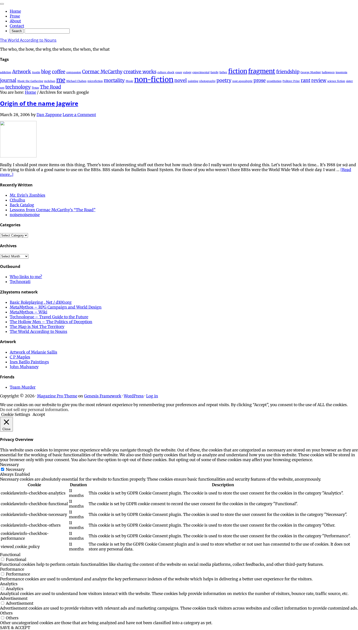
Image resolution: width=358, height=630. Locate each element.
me (60, 80)
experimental (200, 72)
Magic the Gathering (30, 81)
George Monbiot (311, 72)
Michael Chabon (76, 81)
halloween (328, 72)
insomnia (341, 72)
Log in (152, 395)
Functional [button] (10, 554)
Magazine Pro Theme (57, 395)
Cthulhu (17, 200)
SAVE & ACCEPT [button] (15, 627)
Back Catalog (22, 204)
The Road (50, 87)
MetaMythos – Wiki (28, 312)
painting (193, 81)
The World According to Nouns (28, 40)
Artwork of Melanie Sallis (33, 352)
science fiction (336, 81)
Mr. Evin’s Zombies (27, 195)
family (214, 72)
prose (260, 80)
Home (15, 11)
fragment (261, 71)
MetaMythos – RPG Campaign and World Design (56, 307)
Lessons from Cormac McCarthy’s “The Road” (52, 209)
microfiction (95, 81)
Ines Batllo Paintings (29, 361)
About (15, 20)
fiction (237, 71)
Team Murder (23, 387)
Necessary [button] (9, 464)
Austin (36, 72)
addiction (5, 72)
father (223, 72)
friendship (288, 71)
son (2, 87)
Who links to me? (26, 276)
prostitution (274, 81)
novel (180, 80)
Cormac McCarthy (102, 71)
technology (18, 87)
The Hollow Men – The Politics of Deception (51, 321)
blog (46, 71)
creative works (139, 71)
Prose (15, 16)
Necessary (15, 469)
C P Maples (20, 357)
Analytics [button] (9, 583)
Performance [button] (12, 569)
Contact (17, 25)
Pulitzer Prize (291, 81)
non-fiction (153, 79)
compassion (73, 72)
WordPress (134, 395)
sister (349, 81)
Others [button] (6, 613)
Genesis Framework (102, 395)
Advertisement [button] (14, 598)
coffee (58, 71)
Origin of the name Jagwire (39, 103)
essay (178, 72)
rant (305, 80)
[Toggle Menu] (2, 4)
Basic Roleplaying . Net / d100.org (41, 302)
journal (8, 80)
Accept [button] (39, 414)
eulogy (187, 72)
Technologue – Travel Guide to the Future (49, 316)
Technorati (20, 281)
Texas (35, 87)
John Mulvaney (24, 366)
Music (129, 81)
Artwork (21, 71)
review (318, 80)
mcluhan (49, 81)
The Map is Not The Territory (37, 326)
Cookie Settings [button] (15, 414)
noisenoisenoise (25, 214)
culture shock (165, 72)
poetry (224, 80)
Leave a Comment (79, 114)
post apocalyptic (242, 81)
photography (207, 81)
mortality (114, 80)
